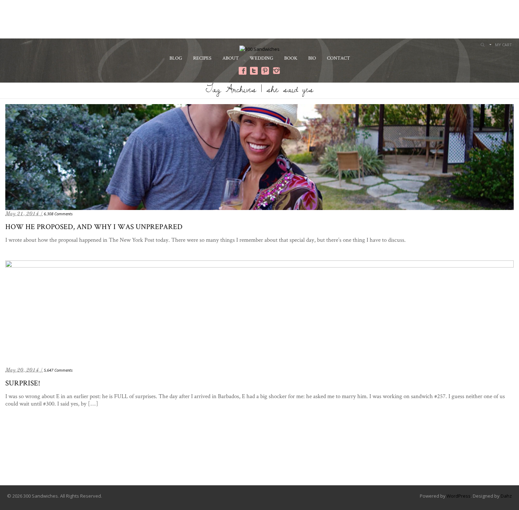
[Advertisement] (259, 18)
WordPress (459, 496)
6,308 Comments (58, 213)
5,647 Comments (58, 370)
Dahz (506, 496)
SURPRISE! (22, 383)
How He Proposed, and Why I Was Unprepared (94, 226)
